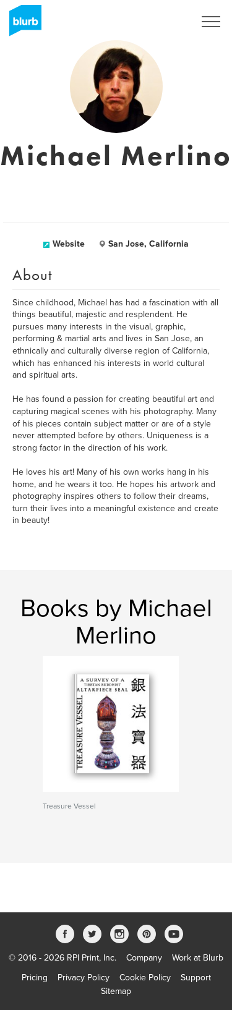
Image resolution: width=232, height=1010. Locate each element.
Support (196, 977)
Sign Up (162, 22)
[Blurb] (22, 25)
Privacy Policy (84, 977)
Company (144, 958)
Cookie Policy (145, 977)
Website (69, 244)
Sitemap (116, 991)
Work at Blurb (197, 958)
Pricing (35, 977)
